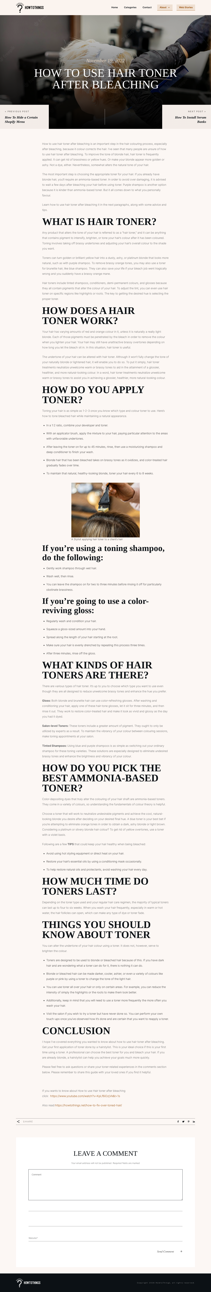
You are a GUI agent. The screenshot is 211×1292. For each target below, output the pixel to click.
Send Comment (165, 1251)
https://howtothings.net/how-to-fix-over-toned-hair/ (88, 1105)
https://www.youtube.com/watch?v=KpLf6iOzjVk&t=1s (85, 1096)
